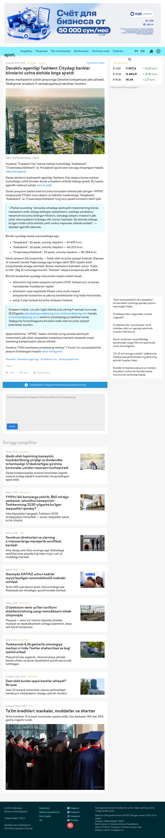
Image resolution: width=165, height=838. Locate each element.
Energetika (24, 452)
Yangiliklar (26, 51)
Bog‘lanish (44, 808)
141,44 (129, 79)
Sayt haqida (45, 816)
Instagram (75, 816)
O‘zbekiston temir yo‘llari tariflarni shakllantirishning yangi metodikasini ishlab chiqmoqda (38, 611)
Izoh (25, 372)
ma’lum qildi (44, 185)
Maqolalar (42, 51)
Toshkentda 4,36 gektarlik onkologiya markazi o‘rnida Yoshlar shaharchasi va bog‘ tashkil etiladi (38, 648)
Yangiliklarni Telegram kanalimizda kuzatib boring (57, 384)
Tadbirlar (117, 51)
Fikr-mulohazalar (61, 51)
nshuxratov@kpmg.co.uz (24, 317)
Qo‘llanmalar (81, 51)
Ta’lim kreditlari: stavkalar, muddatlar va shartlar (50, 710)
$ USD (117, 68)
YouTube (74, 820)
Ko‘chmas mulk (100, 51)
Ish (40, 820)
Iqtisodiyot (24, 492)
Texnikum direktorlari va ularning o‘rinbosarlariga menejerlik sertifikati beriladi (33, 541)
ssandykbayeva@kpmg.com (41, 313)
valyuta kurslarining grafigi (123, 87)
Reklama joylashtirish (49, 812)
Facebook (75, 812)
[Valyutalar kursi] (151, 51)
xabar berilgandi (16, 171)
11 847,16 (131, 68)
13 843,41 (131, 74)
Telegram (74, 808)
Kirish (12, 426)
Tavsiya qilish (43, 372)
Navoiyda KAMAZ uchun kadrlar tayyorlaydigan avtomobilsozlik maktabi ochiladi (35, 578)
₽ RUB (117, 79)
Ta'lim (22, 533)
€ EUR (117, 74)
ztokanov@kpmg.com (74, 313)
